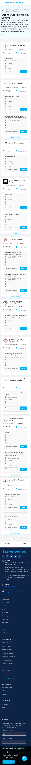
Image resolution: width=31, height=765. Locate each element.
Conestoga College (7, 660)
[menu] (27, 2)
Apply (23, 71)
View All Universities (7, 678)
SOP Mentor (5, 694)
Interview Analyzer (7, 687)
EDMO (3, 609)
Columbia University (7, 667)
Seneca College (6, 670)
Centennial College (7, 663)
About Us (4, 606)
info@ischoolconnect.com (14, 592)
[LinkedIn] (19, 556)
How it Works (5, 602)
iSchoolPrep (5, 622)
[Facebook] (3, 556)
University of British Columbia (10, 674)
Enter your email (7, 738)
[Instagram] (7, 556)
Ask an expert (5, 619)
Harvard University (7, 642)
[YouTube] (15, 556)
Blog (3, 625)
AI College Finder (6, 691)
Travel (3, 707)
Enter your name (7, 730)
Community (5, 616)
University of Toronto (7, 653)
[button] (24, 758)
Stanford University (7, 649)
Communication (6, 711)
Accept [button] (8, 762)
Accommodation (6, 704)
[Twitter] (11, 556)
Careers (4, 629)
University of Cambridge (8, 656)
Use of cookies (8, 757)
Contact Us (5, 632)
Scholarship (5, 612)
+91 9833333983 (10, 586)
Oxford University (6, 646)
